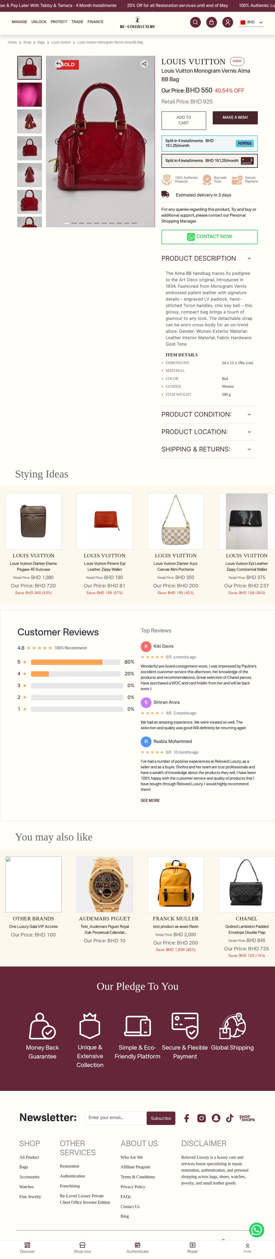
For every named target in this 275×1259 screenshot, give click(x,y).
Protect (59, 22)
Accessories (29, 1177)
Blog (125, 1216)
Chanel (247, 918)
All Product (29, 1157)
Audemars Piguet (104, 918)
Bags (23, 1167)
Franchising (70, 1186)
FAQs (126, 1196)
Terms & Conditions (138, 1177)
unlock (38, 22)
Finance (95, 22)
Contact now (214, 236)
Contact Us (130, 1206)
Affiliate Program (135, 1167)
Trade (77, 22)
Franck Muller (175, 918)
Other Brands (33, 918)
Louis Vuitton (33, 555)
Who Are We (132, 1157)
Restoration (69, 1166)
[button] (227, 22)
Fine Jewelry (30, 1196)
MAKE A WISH (235, 118)
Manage (19, 22)
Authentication (72, 1176)
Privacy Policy (133, 1186)
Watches (26, 1186)
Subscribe (161, 1118)
